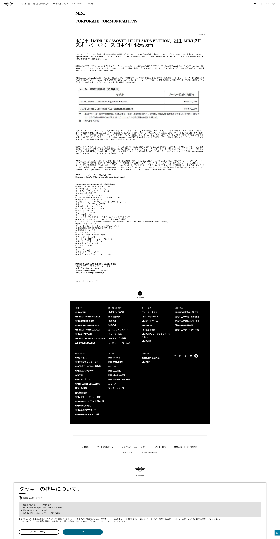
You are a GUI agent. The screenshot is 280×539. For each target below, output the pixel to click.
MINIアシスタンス (83, 380)
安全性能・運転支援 (150, 358)
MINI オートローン (150, 317)
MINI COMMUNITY (115, 362)
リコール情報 (81, 389)
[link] (255, 4)
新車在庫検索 (114, 317)
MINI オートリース (150, 321)
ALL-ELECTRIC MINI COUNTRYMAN (90, 339)
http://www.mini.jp (97, 273)
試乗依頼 (112, 326)
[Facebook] (175, 356)
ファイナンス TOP (150, 313)
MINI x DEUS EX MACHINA (119, 380)
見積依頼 (112, 321)
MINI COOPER (81, 313)
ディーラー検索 (115, 334)
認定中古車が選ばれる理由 (187, 317)
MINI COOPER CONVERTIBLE (87, 326)
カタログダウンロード (118, 330)
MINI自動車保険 (148, 330)
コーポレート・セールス (119, 343)
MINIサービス (81, 358)
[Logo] (140, 469)
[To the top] (140, 293)
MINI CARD (146, 341)
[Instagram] (180, 356)
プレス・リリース (116, 389)
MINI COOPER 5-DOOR (84, 321)
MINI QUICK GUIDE (83, 406)
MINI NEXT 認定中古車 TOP (186, 313)
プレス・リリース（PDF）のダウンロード (90, 281)
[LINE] (196, 356)
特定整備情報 (81, 393)
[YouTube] (191, 356)
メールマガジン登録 (117, 339)
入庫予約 (79, 375)
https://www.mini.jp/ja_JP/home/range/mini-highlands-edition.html (100, 177)
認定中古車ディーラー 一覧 (187, 330)
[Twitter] (185, 356)
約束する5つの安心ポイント (187, 321)
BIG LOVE (112, 367)
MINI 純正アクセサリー (85, 371)
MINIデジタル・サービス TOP (88, 397)
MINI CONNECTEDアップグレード (89, 402)
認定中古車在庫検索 (184, 326)
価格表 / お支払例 (116, 313)
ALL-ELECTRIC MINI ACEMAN (87, 330)
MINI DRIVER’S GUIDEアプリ (87, 415)
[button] (261, 4)
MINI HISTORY (114, 358)
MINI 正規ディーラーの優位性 (88, 367)
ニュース (112, 384)
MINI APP (146, 362)
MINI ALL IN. (147, 326)
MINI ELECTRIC (114, 371)
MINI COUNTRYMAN (83, 334)
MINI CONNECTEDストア (85, 410)
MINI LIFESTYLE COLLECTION (87, 384)
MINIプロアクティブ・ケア (86, 362)
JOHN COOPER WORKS (85, 343)
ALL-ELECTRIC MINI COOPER (87, 317)
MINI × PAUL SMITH (116, 375)
